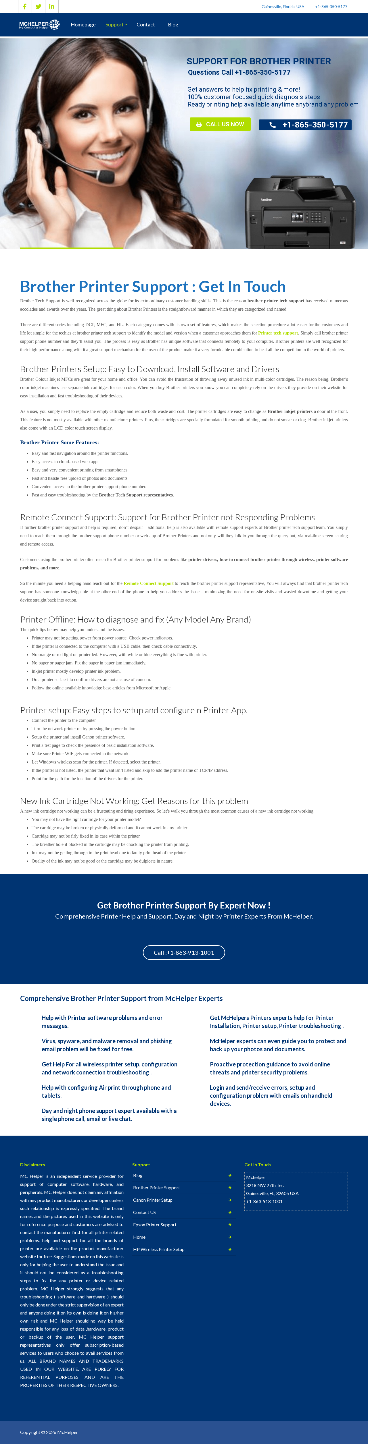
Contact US (144, 1212)
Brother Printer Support (156, 1187)
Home (139, 1237)
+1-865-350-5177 (330, 6)
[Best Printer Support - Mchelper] (41, 24)
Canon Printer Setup (152, 1200)
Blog (138, 1175)
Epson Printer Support (155, 1224)
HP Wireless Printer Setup (159, 1249)
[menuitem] (83, 24)
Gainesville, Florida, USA (283, 6)
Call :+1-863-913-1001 (184, 952)
